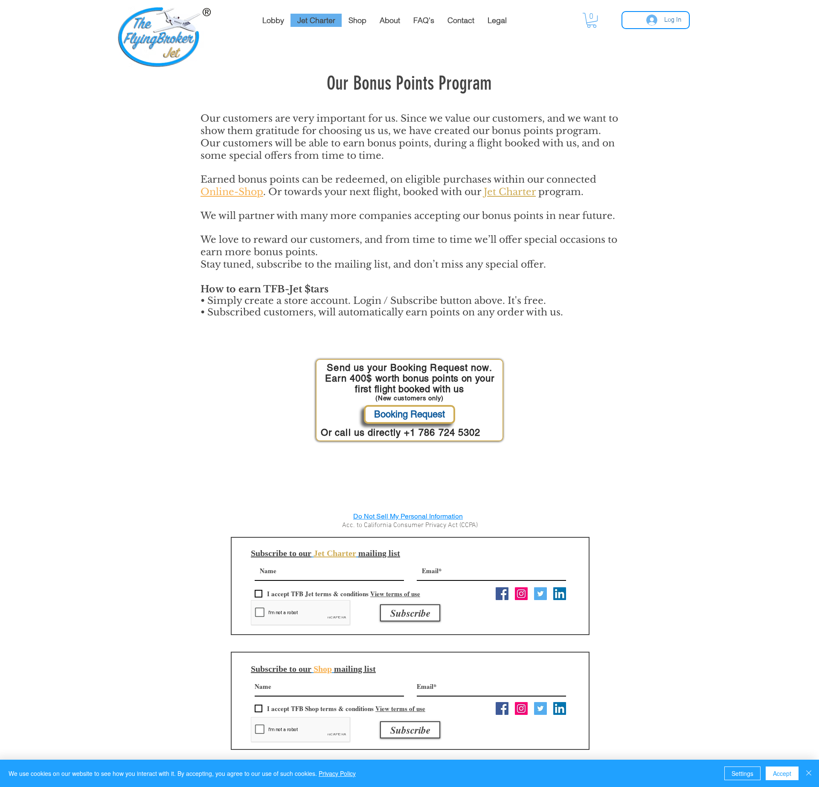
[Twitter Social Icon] (540, 593)
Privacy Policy (337, 773)
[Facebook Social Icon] (502, 593)
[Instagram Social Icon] (521, 593)
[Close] (809, 773)
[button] (592, 20)
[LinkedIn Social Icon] (559, 593)
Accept (782, 773)
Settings (742, 773)
